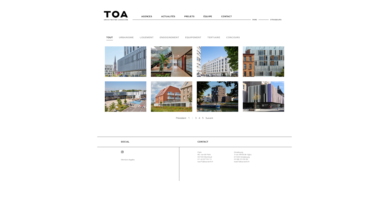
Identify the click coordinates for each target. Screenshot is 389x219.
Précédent (181, 118)
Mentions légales (128, 160)
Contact (226, 16)
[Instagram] (122, 152)
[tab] (109, 38)
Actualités (168, 16)
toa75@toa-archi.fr (205, 162)
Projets (189, 16)
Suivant (209, 118)
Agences (146, 16)
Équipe (207, 16)
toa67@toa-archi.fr (242, 162)
